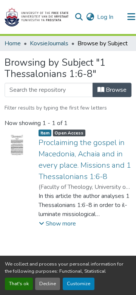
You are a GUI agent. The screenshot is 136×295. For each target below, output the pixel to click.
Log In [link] (105, 17)
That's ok (19, 283)
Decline (47, 283)
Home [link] (13, 43)
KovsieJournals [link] (49, 43)
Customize (78, 283)
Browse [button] (115, 90)
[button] (36, 17)
